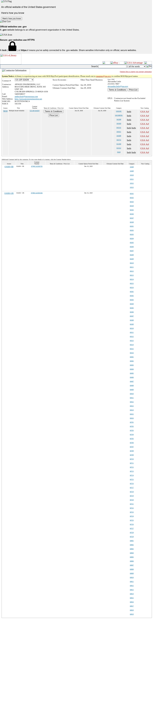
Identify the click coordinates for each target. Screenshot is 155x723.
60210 (132, 263)
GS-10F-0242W (35, 110)
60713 (132, 471)
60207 (132, 251)
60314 (132, 344)
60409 (132, 389)
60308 (132, 320)
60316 (132, 353)
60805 (132, 557)
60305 (132, 308)
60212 (132, 271)
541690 (119, 136)
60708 (132, 451)
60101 (132, 193)
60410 (132, 393)
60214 (132, 279)
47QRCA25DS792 (37, 166)
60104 (132, 206)
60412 (132, 402)
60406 (132, 377)
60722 (132, 508)
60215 (132, 283)
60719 (132, 496)
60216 (132, 287)
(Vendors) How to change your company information (136, 71)
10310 (132, 175)
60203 (132, 234)
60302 (132, 295)
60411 (132, 398)
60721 (132, 504)
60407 (132, 381)
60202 (132, 230)
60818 (132, 610)
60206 (132, 246)
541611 (119, 131)
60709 (132, 455)
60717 (132, 487)
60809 (132, 573)
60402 (132, 361)
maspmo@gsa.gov (103, 76)
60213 (132, 275)
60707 (132, 447)
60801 (132, 540)
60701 (132, 422)
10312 (132, 183)
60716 (132, 483)
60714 (132, 475)
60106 (132, 214)
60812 (132, 585)
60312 (132, 336)
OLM (118, 152)
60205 (132, 242)
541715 (119, 140)
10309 (132, 171)
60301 (132, 291)
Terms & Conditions (117, 90)
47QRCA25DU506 (37, 193)
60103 (132, 202)
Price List (133, 90)
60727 (132, 528)
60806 (132, 561)
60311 (132, 332)
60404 (132, 369)
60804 (132, 553)
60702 (132, 426)
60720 (132, 500)
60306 (132, 312)
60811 (132, 581)
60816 (132, 602)
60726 (132, 524)
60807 (132, 565)
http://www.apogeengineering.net (28, 99)
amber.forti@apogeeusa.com (26, 96)
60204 (132, 238)
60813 (132, 590)
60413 (132, 406)
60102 (132, 197)
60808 (132, 569)
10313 (132, 187)
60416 (132, 418)
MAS (5, 111)
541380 (119, 119)
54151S (118, 127)
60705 (132, 438)
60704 (132, 434)
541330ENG (119, 115)
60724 (132, 516)
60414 (132, 410)
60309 (132, 324)
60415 (132, 414)
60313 (132, 340)
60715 (132, 479)
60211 (132, 267)
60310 (132, 328)
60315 (132, 349)
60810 (132, 577)
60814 (132, 594)
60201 (132, 226)
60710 (132, 459)
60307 (132, 316)
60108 (132, 222)
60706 (132, 442)
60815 (132, 598)
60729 (132, 536)
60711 (132, 463)
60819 (132, 614)
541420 (119, 123)
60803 (132, 549)
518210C (119, 111)
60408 (132, 385)
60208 (132, 255)
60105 (132, 210)
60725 (132, 520)
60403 (132, 365)
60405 (132, 373)
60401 (132, 357)
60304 (132, 304)
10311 (132, 179)
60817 (132, 606)
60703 (132, 430)
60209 (132, 259)
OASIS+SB (9, 166)
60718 (132, 491)
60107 (132, 218)
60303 (132, 300)
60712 (132, 467)
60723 (132, 512)
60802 (132, 545)
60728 (132, 532)
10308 (132, 167)
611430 (119, 144)
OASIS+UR (9, 193)
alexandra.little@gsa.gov (118, 86)
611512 (119, 148)
